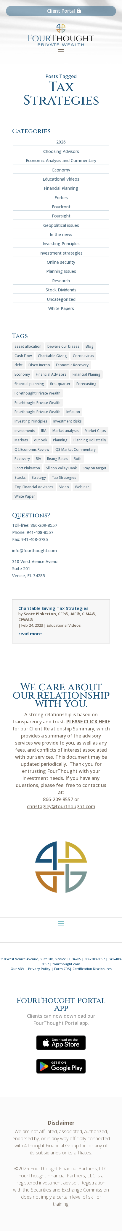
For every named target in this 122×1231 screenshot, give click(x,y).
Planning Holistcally (89, 440)
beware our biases (63, 346)
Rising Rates (57, 458)
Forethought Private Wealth (37, 393)
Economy (61, 170)
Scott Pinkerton (27, 468)
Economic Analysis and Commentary (61, 160)
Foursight (61, 216)
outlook (40, 440)
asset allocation (28, 346)
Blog (90, 346)
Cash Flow (23, 355)
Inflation (73, 411)
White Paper (25, 496)
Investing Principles (61, 243)
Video (64, 486)
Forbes (61, 197)
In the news (61, 234)
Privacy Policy (39, 968)
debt (19, 364)
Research (61, 280)
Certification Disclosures (92, 968)
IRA (43, 430)
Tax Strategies (64, 477)
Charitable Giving (52, 355)
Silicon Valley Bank (61, 468)
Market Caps (95, 430)
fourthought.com (66, 964)
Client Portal (61, 11)
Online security (61, 262)
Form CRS (62, 968)
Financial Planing (86, 374)
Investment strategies (61, 253)
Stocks (20, 477)
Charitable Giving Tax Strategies (53, 608)
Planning (60, 440)
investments (25, 430)
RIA (38, 458)
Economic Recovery (72, 364)
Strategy (39, 477)
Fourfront (61, 206)
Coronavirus (83, 355)
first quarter (60, 383)
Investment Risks (67, 421)
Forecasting (86, 383)
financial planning (29, 383)
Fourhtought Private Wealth (37, 402)
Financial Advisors (51, 374)
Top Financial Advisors (34, 486)
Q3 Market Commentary (75, 449)
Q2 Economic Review (32, 449)
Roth (77, 458)
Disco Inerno (39, 364)
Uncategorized (61, 299)
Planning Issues (61, 271)
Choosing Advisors (61, 151)
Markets (21, 440)
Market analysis (65, 430)
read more (30, 633)
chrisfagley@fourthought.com (61, 806)
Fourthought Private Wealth (37, 411)
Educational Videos (61, 179)
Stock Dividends (61, 290)
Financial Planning (61, 188)
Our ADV (17, 968)
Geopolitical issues (61, 225)
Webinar (82, 486)
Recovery (22, 458)
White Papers (61, 308)
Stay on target (94, 468)
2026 (61, 142)
